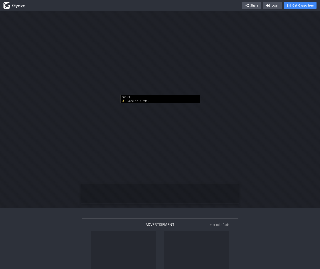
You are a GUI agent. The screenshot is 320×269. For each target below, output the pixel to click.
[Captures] (14, 5)
